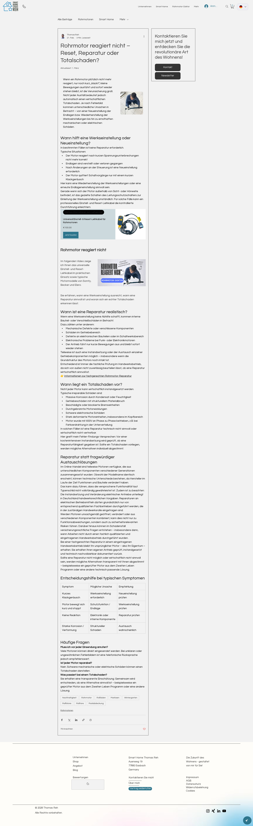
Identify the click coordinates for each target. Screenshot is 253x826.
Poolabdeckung (96, 703)
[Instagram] (208, 811)
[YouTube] (224, 811)
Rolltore (80, 703)
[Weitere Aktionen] (144, 36)
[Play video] (122, 272)
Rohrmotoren (85, 19)
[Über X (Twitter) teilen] (69, 720)
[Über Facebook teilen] (61, 720)
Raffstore (66, 703)
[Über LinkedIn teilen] (76, 720)
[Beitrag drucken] (90, 720)
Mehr (122, 19)
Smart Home (106, 19)
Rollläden (101, 698)
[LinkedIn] (219, 811)
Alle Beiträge (65, 19)
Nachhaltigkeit (69, 698)
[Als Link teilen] (83, 720)
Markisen (115, 698)
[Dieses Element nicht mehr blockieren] (88, 784)
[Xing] (213, 811)
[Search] (227, 6)
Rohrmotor (86, 698)
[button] (232, 6)
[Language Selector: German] (242, 7)
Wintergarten (130, 698)
